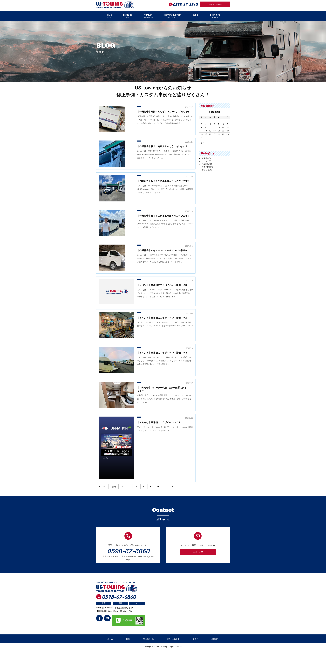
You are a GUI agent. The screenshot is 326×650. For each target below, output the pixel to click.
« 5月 (201, 143)
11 (165, 486)
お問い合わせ (216, 4)
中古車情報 (207, 167)
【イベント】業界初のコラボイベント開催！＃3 (162, 285)
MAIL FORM (198, 552)
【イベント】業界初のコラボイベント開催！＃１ (162, 352)
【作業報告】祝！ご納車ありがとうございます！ (162, 146)
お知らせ (207, 170)
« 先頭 (113, 486)
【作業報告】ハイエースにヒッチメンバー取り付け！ (164, 250)
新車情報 (206, 158)
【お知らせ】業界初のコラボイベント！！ (159, 422)
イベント (206, 161)
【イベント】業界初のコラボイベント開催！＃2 (162, 317)
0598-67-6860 (128, 551)
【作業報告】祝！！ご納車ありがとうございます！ (163, 181)
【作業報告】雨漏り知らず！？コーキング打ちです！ (164, 111)
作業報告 (207, 164)
